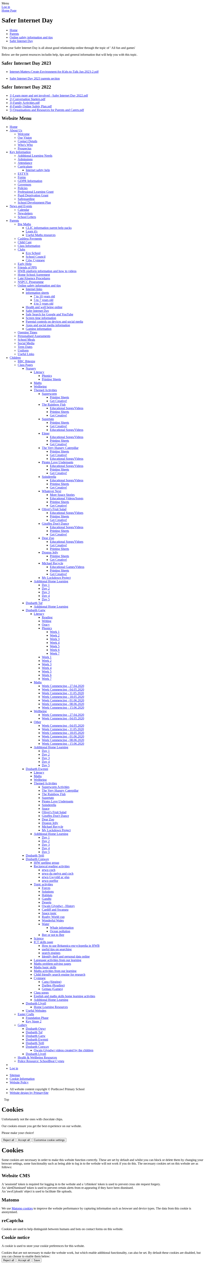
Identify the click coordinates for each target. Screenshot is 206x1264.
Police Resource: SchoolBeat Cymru (41, 1061)
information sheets (37, 292)
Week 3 (55, 639)
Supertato (48, 419)
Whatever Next (51, 491)
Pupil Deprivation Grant (33, 195)
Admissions (25, 159)
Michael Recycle (52, 563)
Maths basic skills (45, 967)
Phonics (47, 375)
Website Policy (19, 1082)
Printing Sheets (51, 379)
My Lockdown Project (56, 577)
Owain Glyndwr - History (58, 906)
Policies (23, 188)
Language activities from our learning (57, 960)
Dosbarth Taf (34, 603)
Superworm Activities (55, 787)
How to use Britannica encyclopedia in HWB (71, 945)
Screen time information (41, 318)
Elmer (45, 433)
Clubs (21, 249)
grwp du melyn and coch (57, 873)
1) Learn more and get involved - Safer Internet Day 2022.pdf (49, 95)
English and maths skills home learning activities (64, 996)
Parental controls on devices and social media (54, 321)
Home (14, 30)
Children (15, 357)
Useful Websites (36, 1010)
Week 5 (55, 646)
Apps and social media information (48, 325)
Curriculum (25, 166)
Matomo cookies (22, 1208)
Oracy (46, 624)
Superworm (49, 393)
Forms (22, 177)
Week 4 (55, 642)
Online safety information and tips (31, 37)
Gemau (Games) (52, 989)
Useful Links (26, 354)
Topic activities (43, 884)
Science (39, 938)
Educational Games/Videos (67, 567)
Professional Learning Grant (36, 191)
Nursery (31, 368)
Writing (46, 621)
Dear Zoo (48, 538)
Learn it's (31, 231)
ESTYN (23, 173)
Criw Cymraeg (35, 260)
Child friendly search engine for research (59, 974)
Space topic (49, 913)
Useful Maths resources (41, 235)
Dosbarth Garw (35, 610)
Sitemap (15, 1075)
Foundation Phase (37, 1017)
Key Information (20, 152)
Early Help (25, 264)
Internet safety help (38, 170)
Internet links (34, 289)
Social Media (26, 343)
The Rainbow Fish (54, 404)
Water (45, 924)
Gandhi (46, 898)
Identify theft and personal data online (66, 956)
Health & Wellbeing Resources (37, 1057)
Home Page (9, 10)
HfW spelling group (46, 862)
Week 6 (55, 650)
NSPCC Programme (31, 282)
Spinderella (49, 476)
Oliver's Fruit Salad (54, 509)
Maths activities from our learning (55, 971)
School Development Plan (34, 202)
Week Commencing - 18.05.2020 (63, 696)
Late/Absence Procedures (34, 278)
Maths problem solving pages (52, 963)
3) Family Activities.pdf (25, 102)
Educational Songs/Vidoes (66, 512)
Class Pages (25, 365)
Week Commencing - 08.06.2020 (63, 704)
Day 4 (46, 595)
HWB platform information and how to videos (47, 271)
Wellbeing (40, 386)
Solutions (48, 891)
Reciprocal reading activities (52, 866)
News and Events (21, 206)
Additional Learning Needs (35, 155)
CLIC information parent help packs (49, 227)
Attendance (25, 163)
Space (45, 808)
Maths (38, 383)
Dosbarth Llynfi (36, 1003)
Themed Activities (45, 390)
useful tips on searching (57, 949)
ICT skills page (43, 942)
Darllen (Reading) (53, 985)
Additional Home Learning (51, 581)
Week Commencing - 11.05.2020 (63, 693)
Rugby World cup (53, 916)
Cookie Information (22, 1078)
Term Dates (25, 347)
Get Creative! (58, 401)
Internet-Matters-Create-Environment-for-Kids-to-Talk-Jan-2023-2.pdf (54, 71)
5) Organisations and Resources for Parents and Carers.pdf (47, 110)
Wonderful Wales (53, 920)
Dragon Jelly (50, 552)
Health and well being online (44, 307)
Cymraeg (39, 978)
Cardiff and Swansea (55, 909)
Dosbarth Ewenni (37, 769)
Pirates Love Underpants (57, 462)
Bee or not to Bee (53, 935)
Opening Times (27, 332)
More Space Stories (62, 494)
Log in (6, 7)
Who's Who (25, 145)
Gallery (22, 1025)
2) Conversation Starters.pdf (27, 99)
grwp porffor (50, 880)
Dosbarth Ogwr (36, 1028)
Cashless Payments (30, 238)
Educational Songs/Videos (66, 408)
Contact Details (27, 141)
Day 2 (46, 588)
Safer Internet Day (21, 41)
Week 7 (55, 653)
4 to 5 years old (43, 303)
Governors (24, 184)
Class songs (41, 992)
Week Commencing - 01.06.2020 (63, 700)
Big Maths (24, 224)
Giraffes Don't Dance (55, 523)
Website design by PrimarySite (29, 1092)
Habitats (47, 895)
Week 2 (55, 635)
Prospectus (24, 148)
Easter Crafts (26, 1014)
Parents (14, 33)
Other (37, 722)
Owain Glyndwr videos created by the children (63, 1050)
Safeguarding (26, 199)
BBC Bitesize (26, 361)
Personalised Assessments (34, 336)
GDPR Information (30, 181)
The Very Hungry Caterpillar (60, 448)
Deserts (46, 902)
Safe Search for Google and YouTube (49, 314)
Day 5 (46, 599)
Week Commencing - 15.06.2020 (63, 707)
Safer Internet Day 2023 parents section (35, 78)
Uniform (23, 350)
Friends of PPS (27, 267)
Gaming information (39, 328)
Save (37, 1260)
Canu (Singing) (51, 981)
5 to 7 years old (43, 300)
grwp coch (48, 870)
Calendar (23, 209)
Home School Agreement (34, 274)
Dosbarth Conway (37, 859)
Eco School (33, 253)
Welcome (24, 134)
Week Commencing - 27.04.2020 (63, 686)
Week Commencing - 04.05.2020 (63, 689)
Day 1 (46, 585)
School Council (35, 256)
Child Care (25, 242)
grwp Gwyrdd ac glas (55, 877)
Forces (46, 888)
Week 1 (55, 632)
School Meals (26, 339)
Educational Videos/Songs (66, 498)
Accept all (24, 1140)
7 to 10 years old (44, 296)
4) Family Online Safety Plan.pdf (31, 106)
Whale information (62, 927)
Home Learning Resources (51, 1007)
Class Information (29, 246)
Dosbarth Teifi (35, 855)
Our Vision (25, 137)
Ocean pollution (60, 931)
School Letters (27, 217)
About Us (16, 130)
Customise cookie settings (49, 1140)
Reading (47, 617)
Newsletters (25, 213)
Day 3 (46, 592)
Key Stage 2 (33, 1021)
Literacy (39, 372)
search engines (51, 953)
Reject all (8, 1140)
